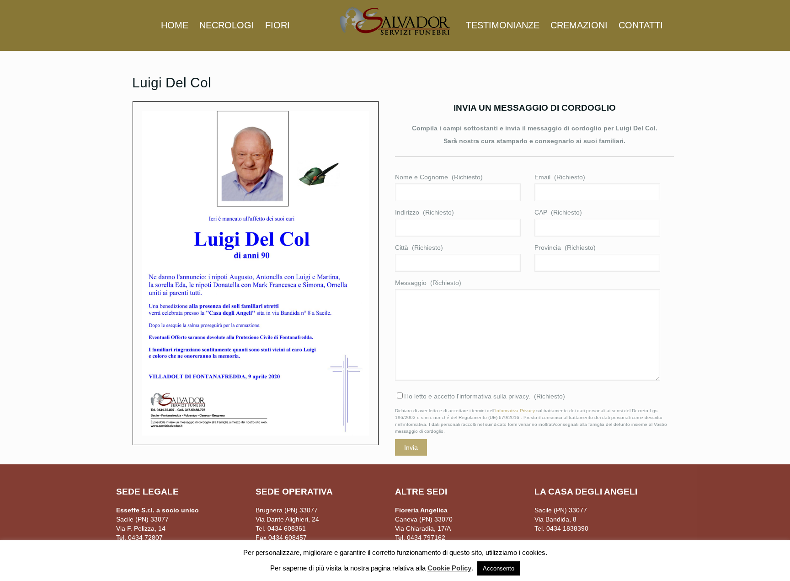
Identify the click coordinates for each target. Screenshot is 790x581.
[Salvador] (394, 20)
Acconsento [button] (498, 568)
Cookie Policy (449, 568)
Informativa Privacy (515, 410)
